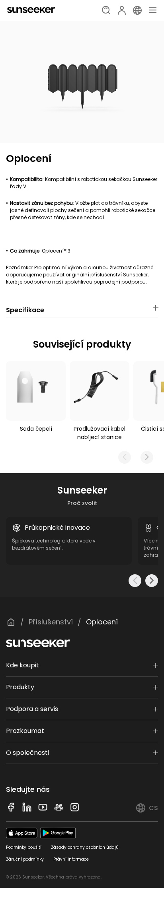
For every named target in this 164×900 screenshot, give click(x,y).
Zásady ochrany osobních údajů (85, 847)
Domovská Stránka (11, 622)
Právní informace (71, 859)
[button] (147, 457)
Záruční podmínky (25, 859)
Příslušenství (51, 622)
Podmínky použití (23, 847)
